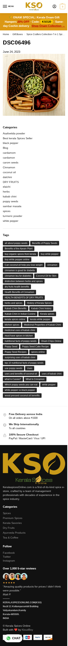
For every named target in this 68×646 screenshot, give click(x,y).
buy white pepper (50, 254)
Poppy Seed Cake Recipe (35, 346)
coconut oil (9, 172)
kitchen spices (12, 324)
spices (6, 211)
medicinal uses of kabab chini (20, 330)
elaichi (6, 186)
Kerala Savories (12, 522)
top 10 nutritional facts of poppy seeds (24, 363)
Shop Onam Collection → (48, 25)
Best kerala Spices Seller (17, 138)
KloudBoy (27, 629)
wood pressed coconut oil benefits (22, 395)
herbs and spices (13, 303)
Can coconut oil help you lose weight (23, 265)
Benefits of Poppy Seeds (44, 243)
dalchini (7, 177)
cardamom (9, 152)
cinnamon (52, 265)
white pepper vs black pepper (20, 390)
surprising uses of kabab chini (20, 357)
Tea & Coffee (10, 537)
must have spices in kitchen (19, 335)
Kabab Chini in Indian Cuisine (20, 314)
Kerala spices (47, 314)
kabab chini (9, 196)
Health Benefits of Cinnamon (19, 292)
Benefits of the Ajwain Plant (18, 248)
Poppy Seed (11, 346)
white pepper (10, 220)
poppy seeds (10, 201)
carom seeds (10, 162)
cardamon (9, 157)
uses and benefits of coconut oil (21, 373)
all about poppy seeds (16, 243)
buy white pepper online (17, 259)
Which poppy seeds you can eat (21, 384)
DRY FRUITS (11, 181)
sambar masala (12, 206)
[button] (62, 6)
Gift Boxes (17, 34)
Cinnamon (9, 167)
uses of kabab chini (52, 373)
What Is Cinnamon (35, 379)
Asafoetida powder (14, 133)
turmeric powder (12, 215)
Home (6, 34)
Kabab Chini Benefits (15, 308)
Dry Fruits (9, 527)
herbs (6, 191)
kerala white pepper (40, 319)
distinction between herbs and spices (24, 281)
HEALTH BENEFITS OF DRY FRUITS (24, 297)
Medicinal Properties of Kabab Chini (42, 324)
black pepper (10, 142)
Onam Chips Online (51, 341)
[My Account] (54, 6)
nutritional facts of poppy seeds (20, 341)
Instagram (9, 560)
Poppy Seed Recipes (15, 352)
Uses (29, 368)
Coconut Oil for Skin (46, 275)
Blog (5, 147)
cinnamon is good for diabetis (20, 270)
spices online (38, 352)
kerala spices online (15, 319)
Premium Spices (12, 518)
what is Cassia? (13, 379)
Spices (7, 513)
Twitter (7, 556)
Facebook (9, 552)
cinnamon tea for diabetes (18, 275)
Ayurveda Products (14, 532)
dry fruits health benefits (17, 286)
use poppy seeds (13, 368)
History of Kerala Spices (39, 303)
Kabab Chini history (41, 308)
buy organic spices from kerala (20, 254)
